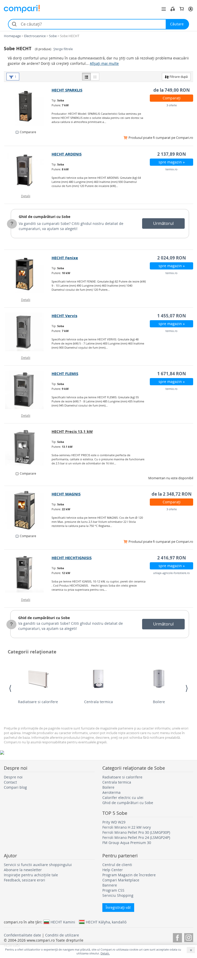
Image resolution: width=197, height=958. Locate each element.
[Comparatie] (172, 9)
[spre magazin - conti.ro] (28, 448)
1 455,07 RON (171, 316)
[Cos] (181, 9)
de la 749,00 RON (171, 90)
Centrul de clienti (117, 864)
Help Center (112, 869)
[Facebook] (177, 937)
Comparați (172, 98)
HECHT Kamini (63, 922)
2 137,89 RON (171, 154)
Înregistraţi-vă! (118, 907)
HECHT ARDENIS (67, 154)
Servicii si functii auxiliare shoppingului (38, 864)
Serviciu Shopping (117, 895)
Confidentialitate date (22, 935)
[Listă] (86, 76)
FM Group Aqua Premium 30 (126, 842)
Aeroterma (111, 792)
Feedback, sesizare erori (24, 880)
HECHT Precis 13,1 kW (72, 431)
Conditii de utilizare (62, 935)
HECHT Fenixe (65, 258)
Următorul (163, 223)
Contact (10, 782)
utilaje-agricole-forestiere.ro (171, 573)
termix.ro (171, 169)
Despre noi (13, 777)
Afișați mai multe (104, 63)
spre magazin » (172, 162)
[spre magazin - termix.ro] (28, 170)
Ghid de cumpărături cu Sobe (44, 216)
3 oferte (171, 105)
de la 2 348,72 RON (172, 494)
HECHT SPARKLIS (67, 90)
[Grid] (95, 76)
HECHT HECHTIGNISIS (72, 557)
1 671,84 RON (171, 374)
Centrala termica (98, 701)
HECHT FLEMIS (65, 373)
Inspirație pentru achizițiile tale (31, 874)
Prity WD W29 (113, 822)
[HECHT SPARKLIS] (28, 106)
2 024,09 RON (171, 258)
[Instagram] (188, 937)
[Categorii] (164, 9)
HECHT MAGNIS (66, 494)
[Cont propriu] (190, 9)
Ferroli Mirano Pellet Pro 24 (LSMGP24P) (136, 837)
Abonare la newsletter (23, 869)
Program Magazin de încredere (129, 874)
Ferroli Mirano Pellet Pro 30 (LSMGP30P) (136, 832)
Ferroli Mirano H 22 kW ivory (126, 827)
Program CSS (113, 890)
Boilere (159, 701)
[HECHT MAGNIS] (28, 510)
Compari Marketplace (120, 880)
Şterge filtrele (63, 49)
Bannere (109, 885)
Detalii (25, 196)
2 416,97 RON (171, 558)
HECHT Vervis (64, 315)
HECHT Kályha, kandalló (106, 922)
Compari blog (15, 787)
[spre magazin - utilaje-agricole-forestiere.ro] (28, 574)
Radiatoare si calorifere (38, 701)
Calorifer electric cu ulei (122, 797)
